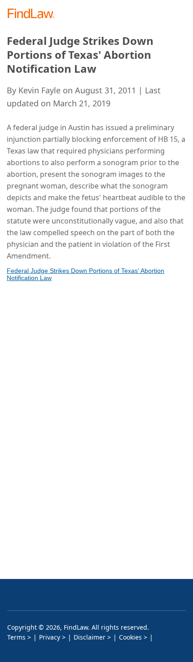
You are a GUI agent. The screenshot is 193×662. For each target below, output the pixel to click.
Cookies (130, 637)
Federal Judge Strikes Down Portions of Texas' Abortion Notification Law (85, 274)
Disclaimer (89, 637)
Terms (16, 637)
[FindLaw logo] (34, 14)
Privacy (49, 637)
